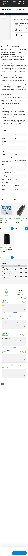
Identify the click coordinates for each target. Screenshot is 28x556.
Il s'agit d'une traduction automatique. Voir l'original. (12, 322)
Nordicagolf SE (14, 312)
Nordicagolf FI (14, 329)
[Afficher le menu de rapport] (24, 309)
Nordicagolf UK (14, 347)
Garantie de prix (14, 2)
